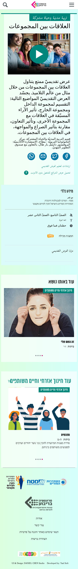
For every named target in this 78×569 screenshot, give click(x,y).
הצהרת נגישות (39, 538)
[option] (39, 319)
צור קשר (39, 525)
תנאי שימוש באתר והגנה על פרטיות (39, 532)
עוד (9, 381)
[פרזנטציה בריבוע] (39, 511)
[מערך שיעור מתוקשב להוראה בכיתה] (39, 4)
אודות (39, 518)
